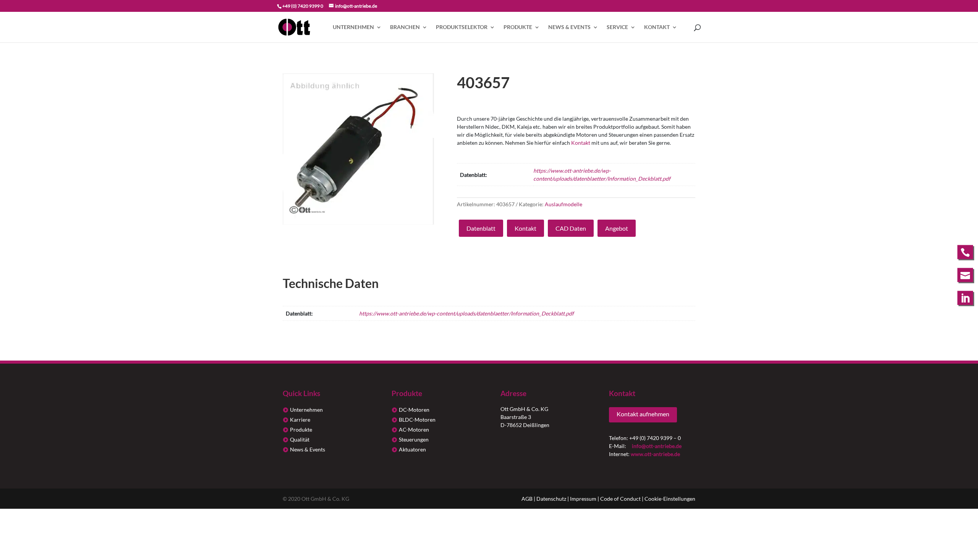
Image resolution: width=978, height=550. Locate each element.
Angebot (616, 228)
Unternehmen (353, 27)
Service (617, 27)
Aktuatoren (412, 449)
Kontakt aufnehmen (643, 413)
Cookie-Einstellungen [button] (669, 498)
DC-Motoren (414, 409)
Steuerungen (414, 439)
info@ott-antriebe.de (657, 446)
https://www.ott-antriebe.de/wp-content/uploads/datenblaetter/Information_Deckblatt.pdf (466, 313)
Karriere (300, 419)
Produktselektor (461, 27)
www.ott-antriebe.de (655, 454)
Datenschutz (551, 498)
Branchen (405, 27)
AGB (527, 498)
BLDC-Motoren (417, 419)
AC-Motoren (414, 429)
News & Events (569, 27)
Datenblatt (480, 228)
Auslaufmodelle (563, 204)
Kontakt (657, 27)
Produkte (518, 27)
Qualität (299, 439)
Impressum (583, 498)
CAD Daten (570, 228)
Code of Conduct (620, 498)
